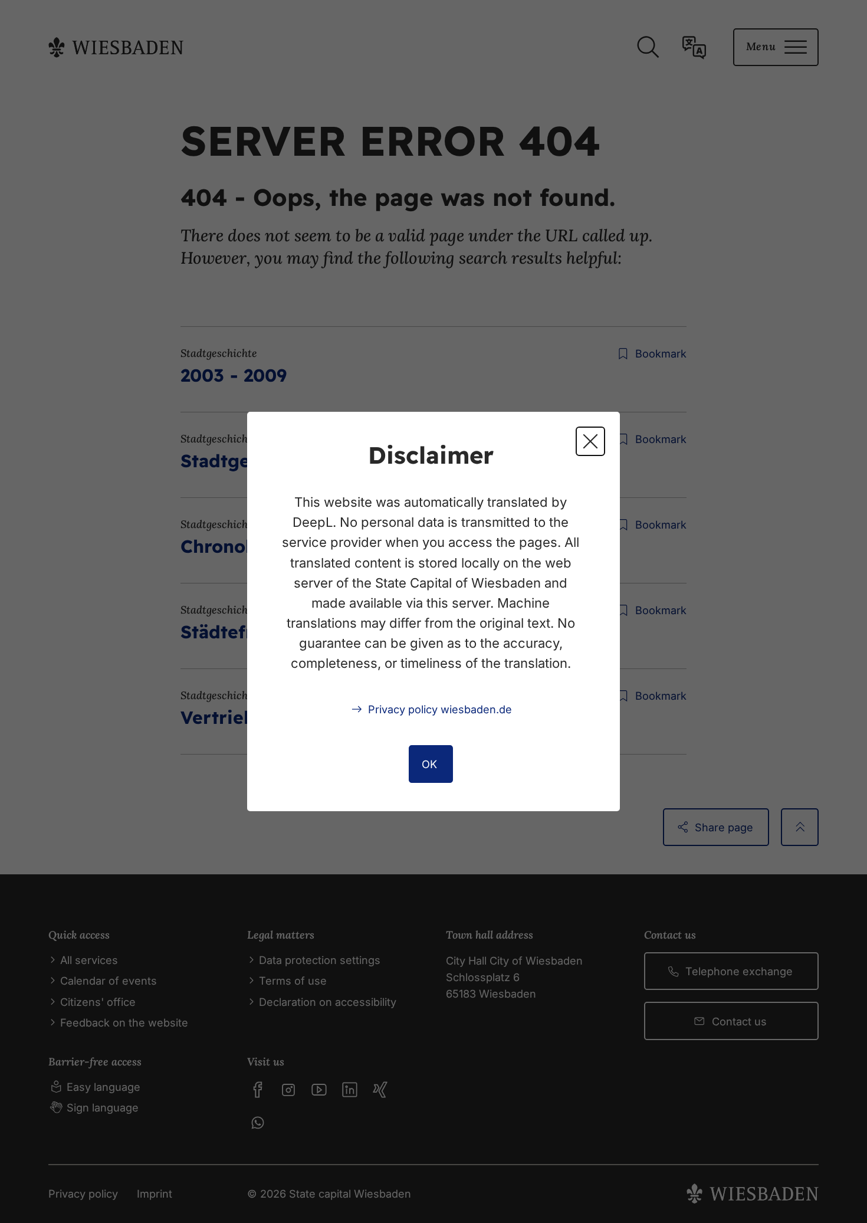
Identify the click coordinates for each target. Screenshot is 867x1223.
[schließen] (590, 441)
